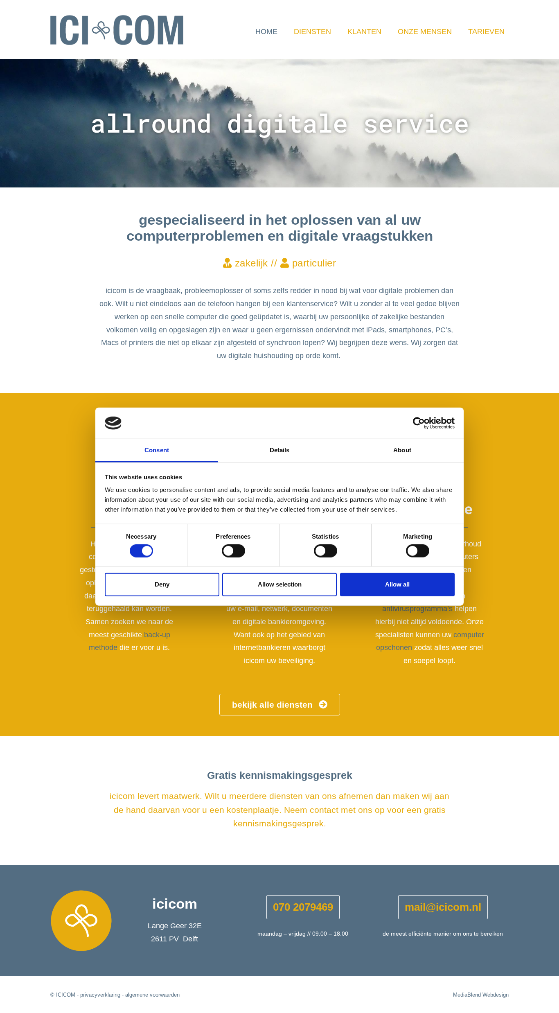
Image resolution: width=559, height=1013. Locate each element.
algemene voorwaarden (152, 995)
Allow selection (280, 584)
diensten (312, 31)
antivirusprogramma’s (417, 609)
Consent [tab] (156, 450)
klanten (364, 31)
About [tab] (402, 450)
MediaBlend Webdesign (481, 995)
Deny (162, 584)
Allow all (397, 584)
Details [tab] (280, 450)
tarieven (486, 31)
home (266, 31)
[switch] (233, 550)
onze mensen (425, 31)
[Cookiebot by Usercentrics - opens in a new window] (419, 423)
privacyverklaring (100, 995)
